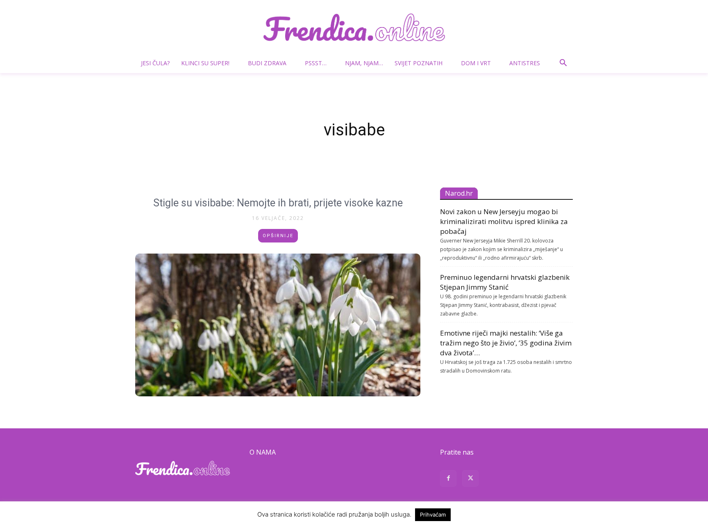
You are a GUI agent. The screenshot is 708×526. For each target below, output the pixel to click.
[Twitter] (470, 479)
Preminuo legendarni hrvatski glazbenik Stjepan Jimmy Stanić (505, 282)
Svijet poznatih (418, 63)
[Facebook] (448, 479)
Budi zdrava (267, 63)
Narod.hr (459, 193)
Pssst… (316, 63)
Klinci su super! (205, 63)
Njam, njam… (364, 63)
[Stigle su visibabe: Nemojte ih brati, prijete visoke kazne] (277, 325)
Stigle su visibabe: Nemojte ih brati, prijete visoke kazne (278, 203)
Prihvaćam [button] (433, 514)
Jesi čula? (155, 63)
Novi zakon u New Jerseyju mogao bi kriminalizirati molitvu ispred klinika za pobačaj (504, 221)
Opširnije (278, 235)
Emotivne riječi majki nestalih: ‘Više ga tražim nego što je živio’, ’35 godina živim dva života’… (506, 342)
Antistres (524, 63)
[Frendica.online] (354, 27)
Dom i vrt (476, 63)
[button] (563, 64)
